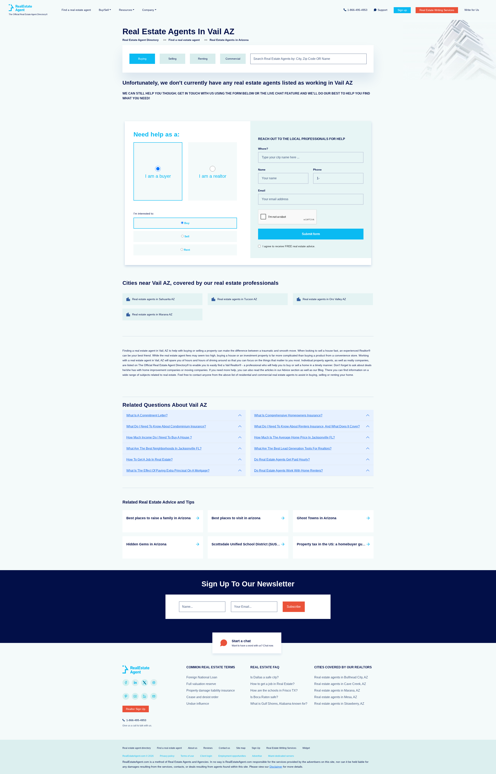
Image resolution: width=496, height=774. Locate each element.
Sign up (402, 10)
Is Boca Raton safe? (264, 697)
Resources (125, 9)
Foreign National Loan (201, 677)
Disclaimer (276, 766)
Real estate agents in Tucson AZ (237, 299)
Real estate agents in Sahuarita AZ (153, 299)
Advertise (257, 756)
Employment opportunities (232, 756)
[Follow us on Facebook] (125, 682)
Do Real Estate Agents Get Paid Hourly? (282, 459)
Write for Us (471, 9)
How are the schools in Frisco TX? (274, 690)
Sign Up (256, 748)
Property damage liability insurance (210, 690)
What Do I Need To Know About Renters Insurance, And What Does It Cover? (307, 426)
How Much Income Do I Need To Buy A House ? (159, 437)
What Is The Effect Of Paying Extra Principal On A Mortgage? (167, 470)
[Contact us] (153, 696)
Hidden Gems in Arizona (146, 544)
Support (382, 9)
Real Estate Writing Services (436, 10)
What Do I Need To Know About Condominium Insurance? (166, 426)
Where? (263, 148)
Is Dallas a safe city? (264, 677)
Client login (206, 756)
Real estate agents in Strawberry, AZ (339, 703)
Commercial (233, 58)
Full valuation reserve (201, 684)
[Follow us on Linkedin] (135, 682)
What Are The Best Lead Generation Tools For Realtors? (293, 448)
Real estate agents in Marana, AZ (337, 690)
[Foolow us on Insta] (153, 682)
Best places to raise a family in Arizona (158, 518)
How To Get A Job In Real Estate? (149, 459)
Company (148, 9)
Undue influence (197, 703)
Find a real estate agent (76, 9)
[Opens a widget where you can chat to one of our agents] (481, 767)
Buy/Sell (104, 9)
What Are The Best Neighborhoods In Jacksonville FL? (164, 448)
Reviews (208, 748)
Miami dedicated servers (281, 756)
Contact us (224, 748)
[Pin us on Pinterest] (125, 696)
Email (261, 190)
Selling (172, 58)
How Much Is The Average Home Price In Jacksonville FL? (294, 437)
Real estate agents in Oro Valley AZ (324, 299)
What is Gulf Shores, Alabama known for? (278, 703)
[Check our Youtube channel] (135, 696)
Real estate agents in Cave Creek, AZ (340, 684)
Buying (142, 58)
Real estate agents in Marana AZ (152, 314)
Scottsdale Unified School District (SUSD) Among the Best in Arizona (269, 544)
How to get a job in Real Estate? (272, 684)
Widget (306, 748)
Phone (317, 169)
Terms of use (187, 756)
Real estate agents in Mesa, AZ (335, 697)
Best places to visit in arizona (236, 518)
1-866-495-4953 (357, 9)
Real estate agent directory (136, 748)
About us (192, 748)
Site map (240, 748)
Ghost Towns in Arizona (316, 518)
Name (261, 169)
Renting (203, 58)
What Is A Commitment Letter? (147, 415)
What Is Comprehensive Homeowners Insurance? (288, 415)
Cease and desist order (202, 697)
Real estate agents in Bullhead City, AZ (341, 677)
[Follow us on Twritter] (144, 682)
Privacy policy (167, 756)
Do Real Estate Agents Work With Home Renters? (288, 470)
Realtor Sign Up (135, 709)
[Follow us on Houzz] (144, 696)
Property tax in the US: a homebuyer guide (332, 544)
